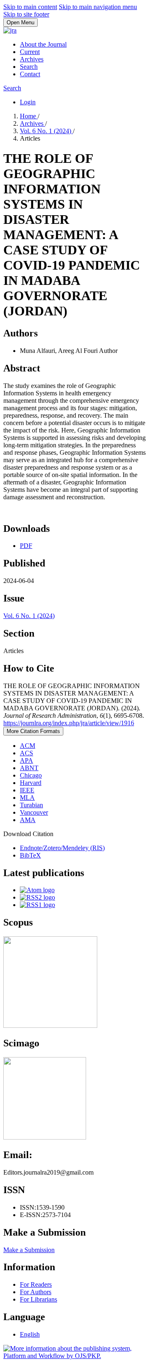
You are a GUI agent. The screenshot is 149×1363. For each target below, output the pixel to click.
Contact (30, 74)
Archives (31, 59)
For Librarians (38, 1299)
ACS (26, 753)
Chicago (31, 775)
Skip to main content (30, 6)
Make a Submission (29, 1249)
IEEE (27, 790)
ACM (27, 745)
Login (28, 102)
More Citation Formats (33, 731)
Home (29, 116)
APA (26, 760)
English (30, 1334)
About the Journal (43, 44)
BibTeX (30, 855)
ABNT (29, 767)
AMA (28, 819)
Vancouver (34, 812)
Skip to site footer (26, 14)
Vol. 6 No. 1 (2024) (46, 130)
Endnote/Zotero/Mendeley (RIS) (62, 847)
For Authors (35, 1291)
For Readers (36, 1284)
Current (30, 51)
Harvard (30, 782)
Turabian (31, 804)
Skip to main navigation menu (98, 6)
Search (29, 66)
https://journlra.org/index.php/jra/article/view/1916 (68, 722)
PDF (26, 545)
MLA (27, 797)
